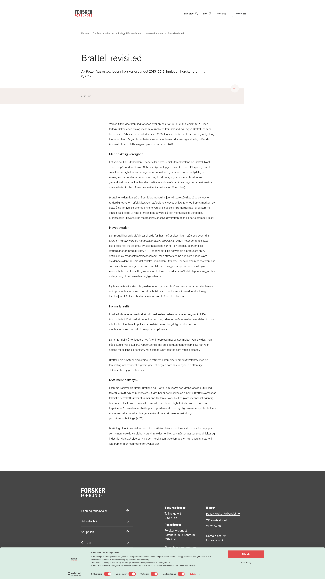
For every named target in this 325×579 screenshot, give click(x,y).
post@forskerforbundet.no (223, 513)
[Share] (235, 88)
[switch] (132, 574)
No (218, 13)
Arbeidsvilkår (89, 521)
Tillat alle (246, 554)
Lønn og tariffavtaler (94, 510)
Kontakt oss (213, 535)
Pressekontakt (215, 540)
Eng (223, 13)
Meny (239, 13)
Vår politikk (88, 532)
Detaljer (193, 574)
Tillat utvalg (246, 562)
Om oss (86, 542)
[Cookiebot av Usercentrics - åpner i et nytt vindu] (74, 574)
